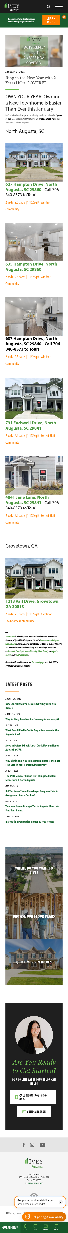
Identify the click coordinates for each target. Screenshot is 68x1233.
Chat (56, 1229)
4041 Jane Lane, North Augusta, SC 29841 (27, 499)
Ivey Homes (10, 636)
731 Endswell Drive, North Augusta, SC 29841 (30, 425)
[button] (64, 17)
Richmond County (29, 651)
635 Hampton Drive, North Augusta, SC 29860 (31, 266)
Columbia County (14, 651)
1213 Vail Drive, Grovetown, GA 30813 (32, 603)
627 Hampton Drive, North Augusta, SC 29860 (31, 186)
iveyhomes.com (22, 654)
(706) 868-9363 (35, 1183)
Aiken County (43, 651)
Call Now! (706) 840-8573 (33, 1097)
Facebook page (38, 662)
